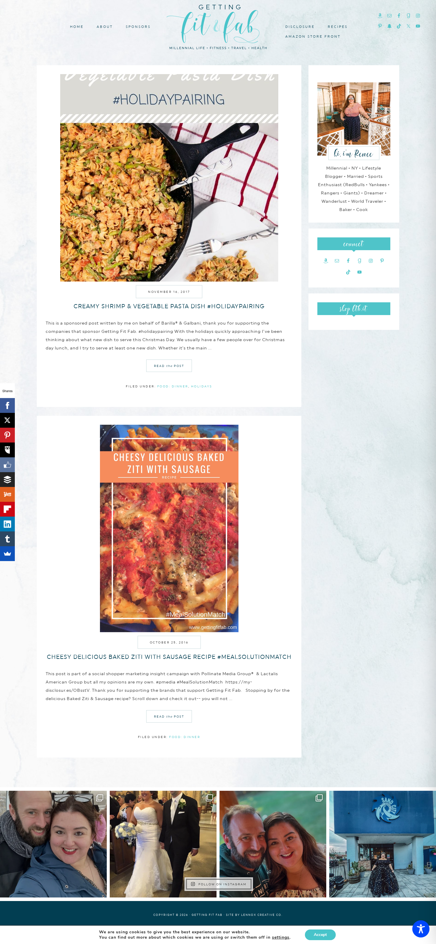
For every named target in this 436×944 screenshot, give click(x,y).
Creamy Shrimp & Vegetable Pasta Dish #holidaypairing (169, 306)
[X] (7, 420)
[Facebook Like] (7, 464)
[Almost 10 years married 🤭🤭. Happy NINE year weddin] (163, 844)
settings (280, 937)
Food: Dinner (172, 386)
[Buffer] (7, 479)
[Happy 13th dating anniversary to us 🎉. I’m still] (53, 844)
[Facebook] (7, 405)
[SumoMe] (7, 553)
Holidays (201, 386)
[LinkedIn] (7, 524)
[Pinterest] (7, 435)
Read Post (169, 366)
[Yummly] (7, 494)
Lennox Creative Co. (262, 914)
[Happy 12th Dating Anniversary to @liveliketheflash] (272, 844)
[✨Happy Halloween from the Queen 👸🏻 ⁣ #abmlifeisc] (382, 844)
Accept (320, 934)
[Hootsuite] (7, 450)
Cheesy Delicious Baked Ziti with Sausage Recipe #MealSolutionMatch (169, 657)
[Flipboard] (7, 509)
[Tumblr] (7, 538)
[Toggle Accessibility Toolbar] (421, 929)
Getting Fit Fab (218, 26)
